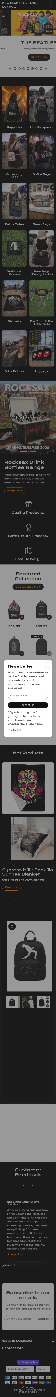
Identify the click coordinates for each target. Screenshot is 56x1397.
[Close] (48, 664)
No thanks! (15, 730)
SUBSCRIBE (28, 705)
